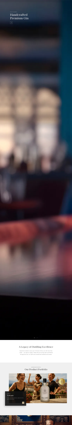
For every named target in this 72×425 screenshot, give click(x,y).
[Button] (11, 23)
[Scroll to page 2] (36, 338)
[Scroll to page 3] (38, 338)
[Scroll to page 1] (33, 338)
